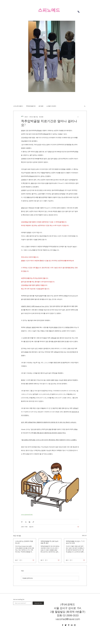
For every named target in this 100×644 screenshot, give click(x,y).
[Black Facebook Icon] (63, 625)
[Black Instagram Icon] (75, 625)
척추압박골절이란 (30, 106)
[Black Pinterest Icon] (69, 625)
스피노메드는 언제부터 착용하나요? (24, 542)
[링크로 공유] (33, 522)
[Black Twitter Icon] (66, 625)
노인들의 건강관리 (51, 106)
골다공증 (41, 106)
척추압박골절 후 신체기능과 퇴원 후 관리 (49, 542)
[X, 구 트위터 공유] (25, 522)
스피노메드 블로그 (18, 106)
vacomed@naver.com (68, 619)
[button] (84, 106)
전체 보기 (84, 535)
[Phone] (78, 11)
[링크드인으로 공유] (29, 522)
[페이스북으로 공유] (22, 522)
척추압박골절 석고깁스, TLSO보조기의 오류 (75, 542)
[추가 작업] (78, 117)
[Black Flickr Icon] (72, 625)
